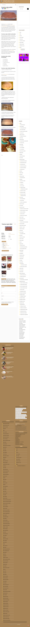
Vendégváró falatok (13, 282)
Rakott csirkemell (22, 245)
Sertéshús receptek (22, 187)
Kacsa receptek (5, 496)
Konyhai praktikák (22, 223)
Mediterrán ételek (22, 228)
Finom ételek (21, 144)
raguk (16, 413)
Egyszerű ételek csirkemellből (6, 445)
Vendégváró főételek (5, 603)
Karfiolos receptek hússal (6, 513)
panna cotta (6, 24)
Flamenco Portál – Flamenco (19, 443)
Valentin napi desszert (3, 282)
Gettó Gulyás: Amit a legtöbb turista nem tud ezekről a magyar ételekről (9, 348)
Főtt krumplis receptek (6, 455)
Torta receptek (5, 581)
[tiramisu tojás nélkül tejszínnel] (8, 230)
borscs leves (24, 408)
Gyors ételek (21, 157)
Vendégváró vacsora (22, 301)
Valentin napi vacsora (23, 276)
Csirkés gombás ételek (6, 433)
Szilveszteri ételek (3, 281)
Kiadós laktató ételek (5, 516)
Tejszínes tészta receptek (23, 266)
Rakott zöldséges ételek (23, 248)
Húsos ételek (21, 197)
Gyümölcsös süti (22, 169)
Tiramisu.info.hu (17, 439)
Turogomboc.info (17, 440)
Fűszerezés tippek (22, 124)
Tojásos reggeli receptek (22, 337)
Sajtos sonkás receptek (21, 332)
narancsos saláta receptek (22, 324)
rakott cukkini (20, 328)
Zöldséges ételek (5, 613)
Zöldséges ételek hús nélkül (23, 309)
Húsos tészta (21, 263)
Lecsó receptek (21, 323)
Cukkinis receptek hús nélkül (6, 440)
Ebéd (16, 450)
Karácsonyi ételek (8, 280)
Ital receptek (21, 205)
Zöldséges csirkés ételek (23, 307)
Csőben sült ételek (22, 134)
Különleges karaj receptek (6, 525)
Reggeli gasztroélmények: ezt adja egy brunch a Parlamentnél (10, 363)
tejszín (5, 244)
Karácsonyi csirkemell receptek (24, 208)
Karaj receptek (21, 42)
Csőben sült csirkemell (23, 136)
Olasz (9, 234)
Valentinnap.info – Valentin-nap (19, 444)
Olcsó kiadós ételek (22, 233)
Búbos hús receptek (22, 180)
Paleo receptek (21, 238)
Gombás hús (21, 184)
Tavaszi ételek (21, 258)
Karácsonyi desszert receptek (24, 210)
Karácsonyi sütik (12, 280)
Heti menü (21, 174)
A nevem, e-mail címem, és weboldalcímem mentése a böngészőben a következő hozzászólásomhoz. (7, 302)
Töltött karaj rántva (23, 195)
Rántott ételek (21, 250)
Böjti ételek (17, 409)
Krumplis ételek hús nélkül (6, 523)
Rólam (20, 47)
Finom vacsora (22, 149)
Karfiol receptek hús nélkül (23, 286)
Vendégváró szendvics (23, 296)
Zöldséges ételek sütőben (6, 618)
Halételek (4, 477)
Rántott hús (21, 251)
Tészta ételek (4, 572)
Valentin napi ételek (9, 282)
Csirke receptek (22, 126)
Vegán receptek (22, 289)
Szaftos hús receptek (22, 190)
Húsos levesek (22, 200)
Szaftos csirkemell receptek (23, 131)
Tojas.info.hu (17, 438)
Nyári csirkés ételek (22, 129)
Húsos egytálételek (22, 198)
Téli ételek (11, 281)
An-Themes (18, 624)
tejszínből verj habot (5, 74)
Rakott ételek (21, 243)
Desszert (10, 233)
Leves (20, 32)
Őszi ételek (21, 235)
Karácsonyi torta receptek (23, 215)
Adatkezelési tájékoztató (18, 425)
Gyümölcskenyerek (22, 164)
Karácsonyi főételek (5, 506)
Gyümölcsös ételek (22, 159)
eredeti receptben (11, 50)
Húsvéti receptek (22, 203)
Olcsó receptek (21, 37)
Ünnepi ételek (13, 281)
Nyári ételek (21, 230)
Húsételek (21, 179)
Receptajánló (21, 253)
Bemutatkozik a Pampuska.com (21, 465)
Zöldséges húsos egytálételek (24, 314)
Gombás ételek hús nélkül (23, 284)
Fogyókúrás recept (18, 462)
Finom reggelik (22, 147)
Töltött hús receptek (22, 192)
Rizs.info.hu (16, 437)
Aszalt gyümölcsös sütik (23, 162)
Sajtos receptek (24, 414)
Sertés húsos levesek (21, 333)
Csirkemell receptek (22, 40)
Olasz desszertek (12, 234)
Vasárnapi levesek (22, 177)
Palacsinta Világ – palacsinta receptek (20, 434)
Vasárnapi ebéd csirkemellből (24, 279)
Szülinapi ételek (7, 281)
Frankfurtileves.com (18, 436)
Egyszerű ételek (22, 139)
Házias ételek (21, 172)
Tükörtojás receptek (21, 338)
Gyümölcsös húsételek (23, 167)
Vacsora (21, 35)
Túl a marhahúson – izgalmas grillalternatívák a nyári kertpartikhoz (9, 367)
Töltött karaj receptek (5, 579)
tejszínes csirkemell (21, 334)
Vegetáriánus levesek (23, 291)
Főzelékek (21, 154)
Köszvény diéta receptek (23, 225)
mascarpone (5, 243)
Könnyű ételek (21, 220)
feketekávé (5, 247)
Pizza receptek (21, 240)
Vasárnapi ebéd (22, 278)
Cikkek (20, 123)
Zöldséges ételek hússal (23, 311)
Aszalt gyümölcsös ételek (6, 423)
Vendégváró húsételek (22, 299)
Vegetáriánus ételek (22, 281)
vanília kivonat (7, 245)
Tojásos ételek (21, 268)
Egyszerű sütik (22, 142)
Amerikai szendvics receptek (19, 408)
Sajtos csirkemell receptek (22, 329)
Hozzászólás (2, 287)
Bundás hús (21, 182)
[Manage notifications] (28, 625)
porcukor (5, 246)
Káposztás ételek (22, 304)
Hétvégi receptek (22, 44)
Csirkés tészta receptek (6, 435)
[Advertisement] (8, 189)
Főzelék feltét (21, 152)
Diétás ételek (4, 442)
